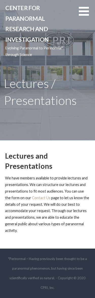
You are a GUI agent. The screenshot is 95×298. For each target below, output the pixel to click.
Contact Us (41, 198)
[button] (87, 14)
